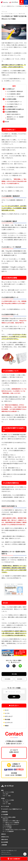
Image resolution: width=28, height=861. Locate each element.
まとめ (7, 121)
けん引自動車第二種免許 (13, 94)
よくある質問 (4, 814)
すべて (7, 710)
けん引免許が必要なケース (14, 102)
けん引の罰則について (11, 107)
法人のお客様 (4, 842)
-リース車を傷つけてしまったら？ (10, 824)
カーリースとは (5, 806)
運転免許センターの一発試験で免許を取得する (15, 118)
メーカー (7, 713)
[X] (14, 665)
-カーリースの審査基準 (8, 831)
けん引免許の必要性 (10, 99)
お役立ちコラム (10, 6)
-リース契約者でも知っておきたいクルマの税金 (14, 829)
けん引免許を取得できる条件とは (14, 109)
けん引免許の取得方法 (11, 112)
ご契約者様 (4, 845)
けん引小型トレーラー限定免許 (15, 96)
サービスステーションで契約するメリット (11, 809)
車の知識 (7, 719)
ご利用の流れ (4, 812)
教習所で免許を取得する (13, 114)
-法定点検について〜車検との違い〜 (11, 820)
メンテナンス (8, 722)
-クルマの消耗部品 (7, 826)
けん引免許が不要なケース (14, 104)
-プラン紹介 (5, 794)
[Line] (20, 665)
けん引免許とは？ (10, 89)
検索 (14, 697)
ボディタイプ (8, 716)
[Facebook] (7, 665)
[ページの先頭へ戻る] (24, 854)
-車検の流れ (5, 819)
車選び (7, 726)
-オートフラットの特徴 (8, 792)
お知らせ (3, 834)
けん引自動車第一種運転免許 (15, 91)
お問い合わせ (4, 839)
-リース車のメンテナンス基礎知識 (10, 822)
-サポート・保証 (6, 795)
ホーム (3, 6)
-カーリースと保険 (6, 828)
